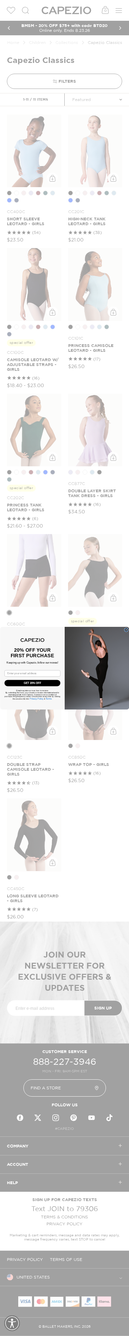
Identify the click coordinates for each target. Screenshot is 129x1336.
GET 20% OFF (32, 682)
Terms (48, 698)
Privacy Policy (36, 698)
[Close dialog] (126, 629)
